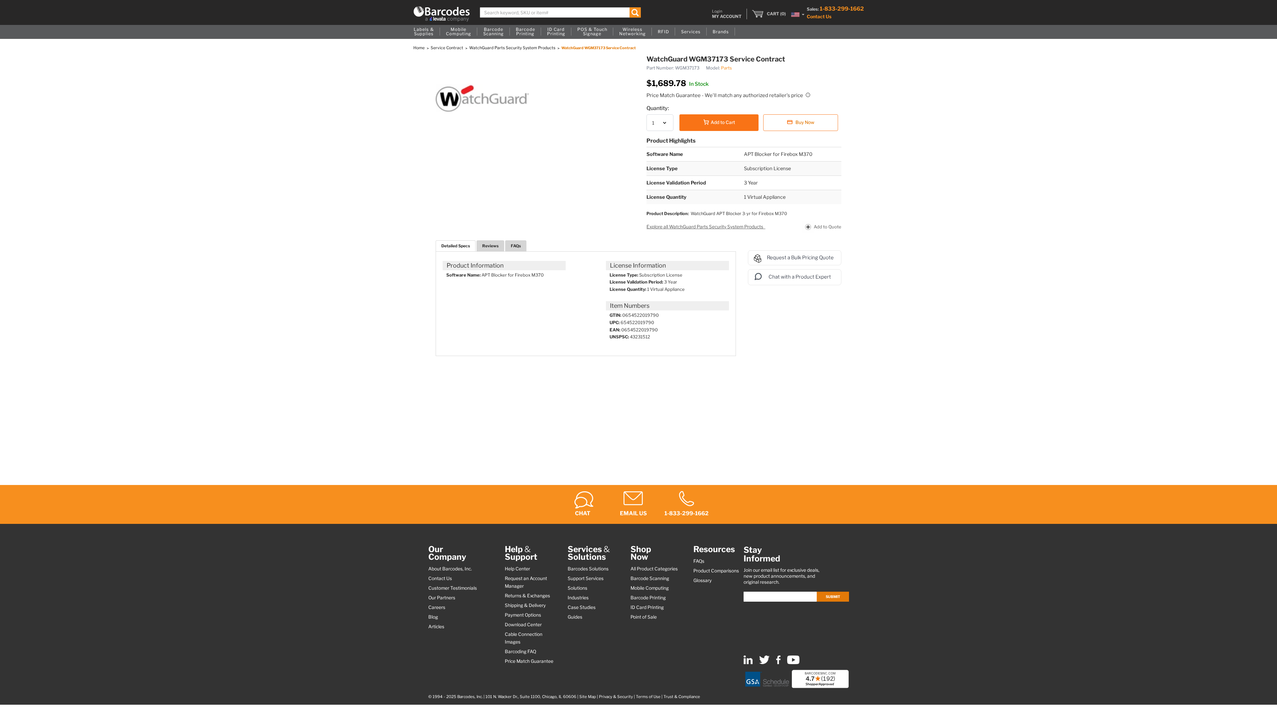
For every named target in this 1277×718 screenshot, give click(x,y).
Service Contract (447, 47)
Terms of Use (648, 696)
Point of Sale (644, 617)
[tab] (456, 245)
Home (419, 47)
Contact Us (819, 16)
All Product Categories (654, 568)
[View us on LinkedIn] (748, 662)
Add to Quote (827, 226)
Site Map (587, 696)
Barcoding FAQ (520, 651)
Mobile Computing (650, 588)
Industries (578, 597)
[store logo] (441, 14)
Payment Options (523, 615)
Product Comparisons (716, 570)
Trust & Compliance (681, 696)
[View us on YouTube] (793, 662)
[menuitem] (424, 32)
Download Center (523, 624)
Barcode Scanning (650, 578)
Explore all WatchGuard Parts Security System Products (705, 226)
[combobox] (560, 12)
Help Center (517, 568)
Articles (436, 626)
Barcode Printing (648, 597)
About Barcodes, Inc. (450, 568)
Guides (575, 617)
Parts (726, 67)
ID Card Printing (647, 607)
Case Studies (582, 607)
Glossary (702, 580)
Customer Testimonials (452, 588)
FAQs (516, 245)
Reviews (490, 245)
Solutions (577, 588)
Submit (833, 596)
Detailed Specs (455, 245)
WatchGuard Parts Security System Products (512, 47)
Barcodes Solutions (588, 568)
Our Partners (441, 597)
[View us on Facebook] (778, 662)
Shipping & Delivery (525, 605)
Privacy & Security (616, 696)
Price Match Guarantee (529, 661)
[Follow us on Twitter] (764, 662)
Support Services (586, 578)
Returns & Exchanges (527, 595)
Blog (433, 617)
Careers (436, 607)
